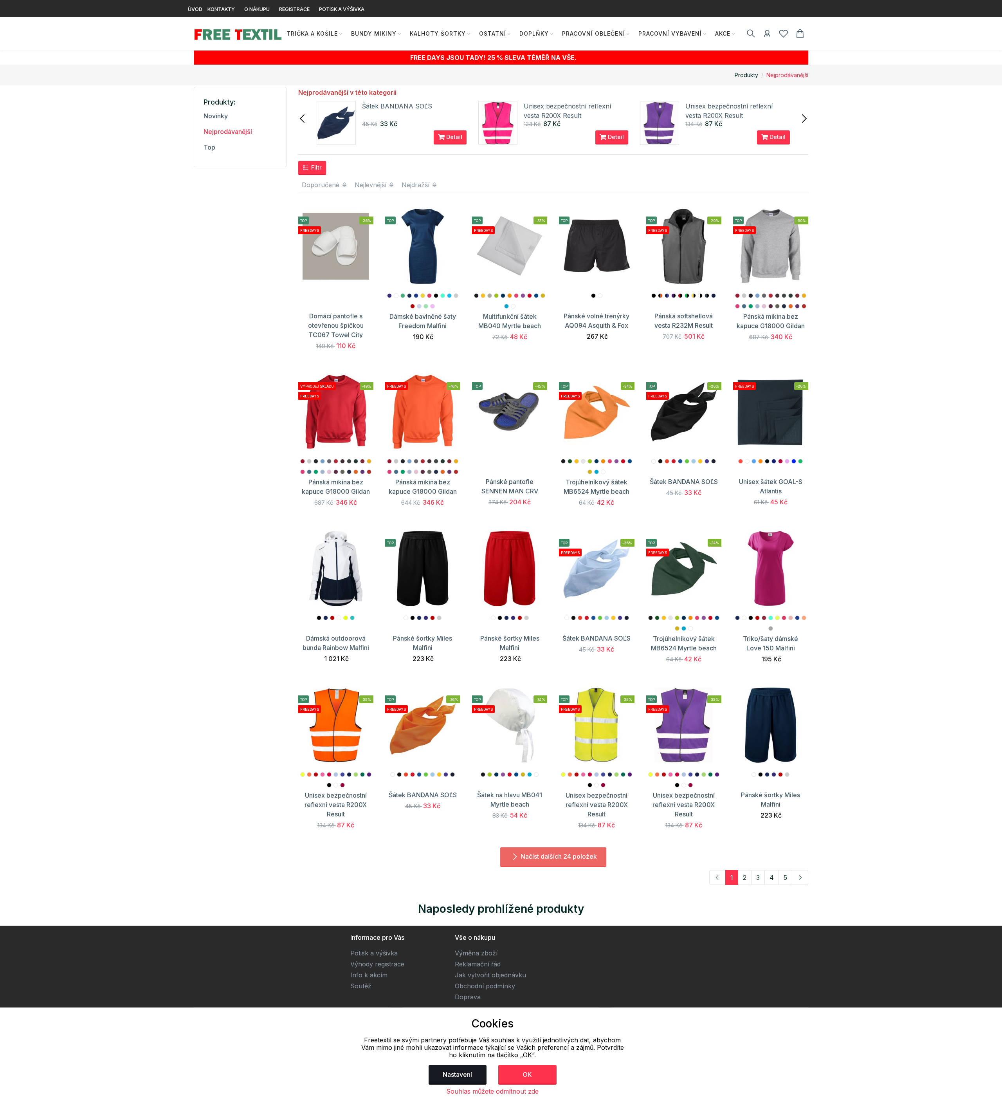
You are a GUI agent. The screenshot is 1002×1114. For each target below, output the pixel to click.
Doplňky (534, 33)
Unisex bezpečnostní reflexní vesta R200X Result (336, 804)
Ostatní (492, 33)
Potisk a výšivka (374, 953)
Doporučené (321, 185)
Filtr (316, 167)
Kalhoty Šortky (438, 33)
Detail (453, 137)
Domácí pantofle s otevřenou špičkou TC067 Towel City (336, 325)
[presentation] (303, 118)
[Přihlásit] (767, 35)
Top (209, 147)
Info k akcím (368, 975)
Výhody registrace (377, 964)
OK (527, 1074)
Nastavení (457, 1074)
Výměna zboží (476, 953)
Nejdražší (416, 185)
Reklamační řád (478, 964)
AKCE (722, 33)
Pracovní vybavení (670, 33)
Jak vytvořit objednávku (490, 975)
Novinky (216, 116)
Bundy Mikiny (373, 33)
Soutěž (360, 986)
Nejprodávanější (787, 75)
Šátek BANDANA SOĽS (397, 106)
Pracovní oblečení (593, 33)
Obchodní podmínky (485, 986)
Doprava (468, 997)
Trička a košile (312, 33)
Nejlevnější (371, 185)
